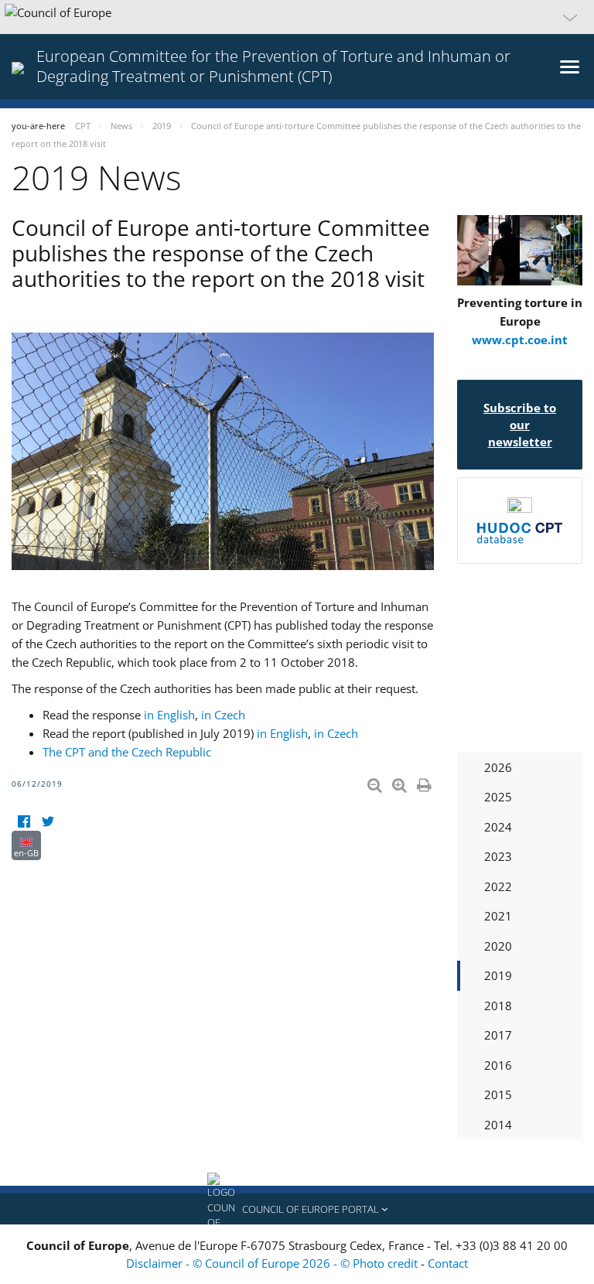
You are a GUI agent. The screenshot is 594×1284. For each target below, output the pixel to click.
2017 (498, 1035)
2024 (498, 827)
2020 (498, 946)
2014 (498, 1124)
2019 (498, 975)
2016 (498, 1065)
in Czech (221, 714)
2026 (498, 767)
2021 (498, 916)
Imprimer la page (425, 782)
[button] (297, 17)
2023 (498, 856)
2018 (498, 1005)
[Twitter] (48, 821)
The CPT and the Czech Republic (127, 752)
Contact (448, 1263)
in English (169, 714)
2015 (498, 1094)
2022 (498, 886)
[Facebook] (24, 821)
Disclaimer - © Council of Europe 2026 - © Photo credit (273, 1263)
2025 (498, 796)
